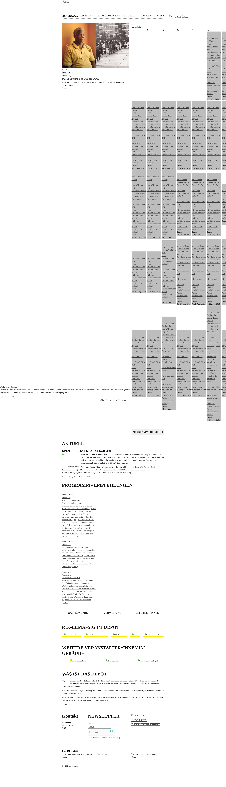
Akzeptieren (4, 397)
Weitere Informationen (108, 400)
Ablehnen (13, 397)
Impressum (122, 400)
